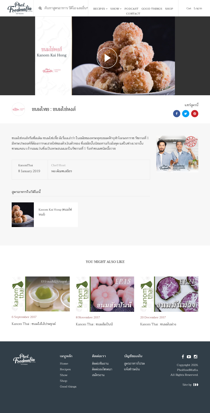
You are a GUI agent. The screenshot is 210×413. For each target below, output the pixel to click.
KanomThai (25, 165)
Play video (105, 55)
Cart (188, 8)
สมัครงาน (98, 375)
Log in (198, 8)
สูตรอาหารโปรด (134, 363)
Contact (133, 13)
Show (115, 9)
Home (64, 363)
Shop (169, 9)
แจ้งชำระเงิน (132, 369)
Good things (152, 9)
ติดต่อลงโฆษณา (102, 369)
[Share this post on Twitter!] (185, 113)
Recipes (99, 9)
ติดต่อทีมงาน (100, 363)
